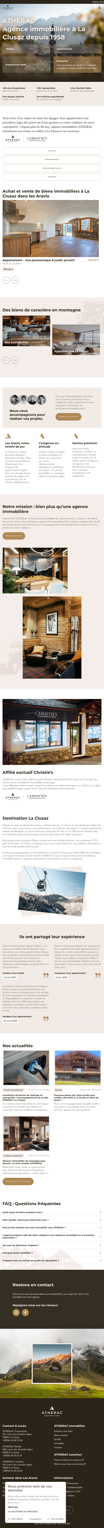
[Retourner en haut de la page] (99, 1525)
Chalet (52, 151)
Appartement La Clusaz (71, 351)
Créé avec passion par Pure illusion (52, 1523)
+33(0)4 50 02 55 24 (62, 2)
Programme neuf (52, 168)
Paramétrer (35, 1519)
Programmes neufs (16, 64)
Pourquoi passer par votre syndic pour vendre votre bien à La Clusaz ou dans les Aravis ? (76, 1097)
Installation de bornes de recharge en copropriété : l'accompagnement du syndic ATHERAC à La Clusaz (25, 1097)
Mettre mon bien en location (69, 1464)
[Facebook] (25, 1312)
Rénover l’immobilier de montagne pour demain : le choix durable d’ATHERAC (24, 1162)
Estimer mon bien (63, 1431)
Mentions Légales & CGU (67, 1491)
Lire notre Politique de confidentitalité (23, 1511)
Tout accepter (57, 1519)
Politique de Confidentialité (68, 1487)
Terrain (52, 177)
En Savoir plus (14, 536)
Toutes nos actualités (18, 1181)
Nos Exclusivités (16, 342)
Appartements (64, 49)
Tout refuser (17, 1519)
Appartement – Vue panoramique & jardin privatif (39, 260)
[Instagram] (16, 1312)
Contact (58, 1447)
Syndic (57, 1439)
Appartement (52, 159)
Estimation (62, 61)
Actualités (59, 1443)
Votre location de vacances (68, 1460)
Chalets (10, 49)
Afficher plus (13, 1507)
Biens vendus (61, 1435)
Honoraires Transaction (66, 1483)
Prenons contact (68, 417)
